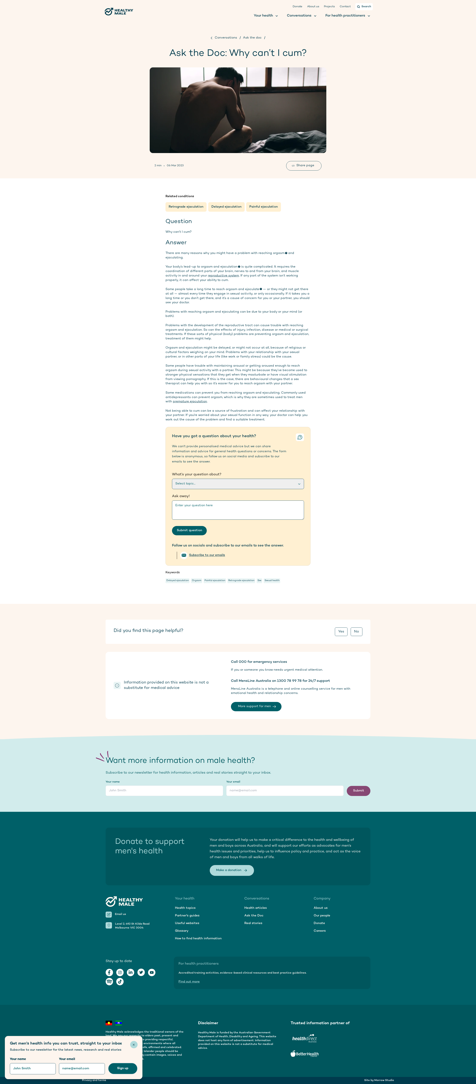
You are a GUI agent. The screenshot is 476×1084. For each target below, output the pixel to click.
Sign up (122, 1068)
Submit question (189, 530)
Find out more (189, 981)
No (356, 632)
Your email (233, 782)
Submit (358, 790)
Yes (341, 632)
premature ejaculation (190, 401)
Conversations (226, 37)
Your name (113, 782)
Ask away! (181, 496)
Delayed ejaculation (226, 207)
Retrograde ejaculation (186, 207)
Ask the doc (252, 37)
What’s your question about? (196, 474)
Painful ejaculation (263, 207)
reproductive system (223, 275)
